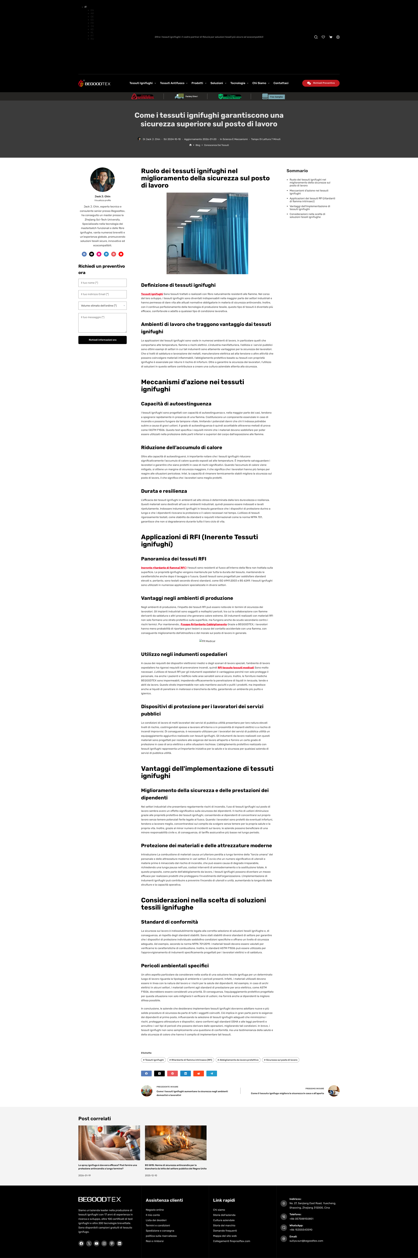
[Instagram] (98, 254)
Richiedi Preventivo (324, 83)
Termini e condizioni (158, 1225)
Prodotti (197, 83)
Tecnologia (237, 83)
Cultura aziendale (224, 1220)
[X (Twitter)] (159, 1073)
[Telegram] (211, 1073)
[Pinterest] (172, 1073)
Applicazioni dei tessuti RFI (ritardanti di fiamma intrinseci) (312, 200)
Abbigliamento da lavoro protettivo (237, 1060)
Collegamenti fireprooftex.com (231, 1241)
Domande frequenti (225, 1230)
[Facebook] (146, 1073)
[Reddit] (198, 1073)
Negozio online (155, 1209)
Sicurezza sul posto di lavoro (280, 1060)
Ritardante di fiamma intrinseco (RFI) (190, 1060)
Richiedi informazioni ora (102, 339)
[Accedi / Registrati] (338, 37)
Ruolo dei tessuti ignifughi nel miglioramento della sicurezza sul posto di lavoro (310, 182)
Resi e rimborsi (155, 1241)
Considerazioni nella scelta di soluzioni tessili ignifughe (307, 215)
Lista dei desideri (156, 1220)
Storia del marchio (224, 1225)
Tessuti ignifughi (153, 1060)
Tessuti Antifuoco (172, 83)
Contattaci (281, 83)
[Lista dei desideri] (323, 37)
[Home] (190, 145)
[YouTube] (121, 254)
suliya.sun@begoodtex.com (306, 1240)
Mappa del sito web (225, 1235)
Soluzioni (216, 83)
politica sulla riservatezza (161, 1235)
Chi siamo (259, 83)
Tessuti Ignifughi (141, 83)
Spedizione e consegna (160, 1230)
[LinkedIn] (185, 1073)
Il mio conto (153, 1215)
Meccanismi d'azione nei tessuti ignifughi (309, 192)
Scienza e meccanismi (235, 139)
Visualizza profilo (102, 200)
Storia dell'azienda (224, 1215)
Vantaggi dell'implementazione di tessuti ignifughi (310, 207)
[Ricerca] (316, 37)
